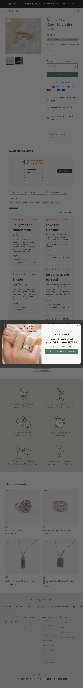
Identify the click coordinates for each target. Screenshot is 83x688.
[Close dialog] (78, 326)
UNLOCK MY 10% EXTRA (61, 351)
